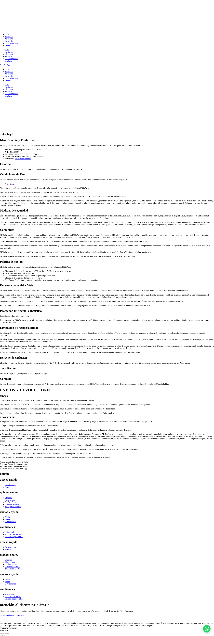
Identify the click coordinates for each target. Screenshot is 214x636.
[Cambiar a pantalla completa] (3, 633)
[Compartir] (6, 633)
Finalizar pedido (11, 43)
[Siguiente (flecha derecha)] (3, 635)
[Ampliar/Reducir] (1, 633)
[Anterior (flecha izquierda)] (1, 635)
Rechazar (4, 628)
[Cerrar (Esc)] (8, 633)
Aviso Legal (9, 184)
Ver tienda (9, 36)
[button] (207, 629)
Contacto (8, 45)
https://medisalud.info (23, 159)
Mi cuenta (9, 39)
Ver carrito (9, 41)
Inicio (7, 34)
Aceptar (13, 628)
